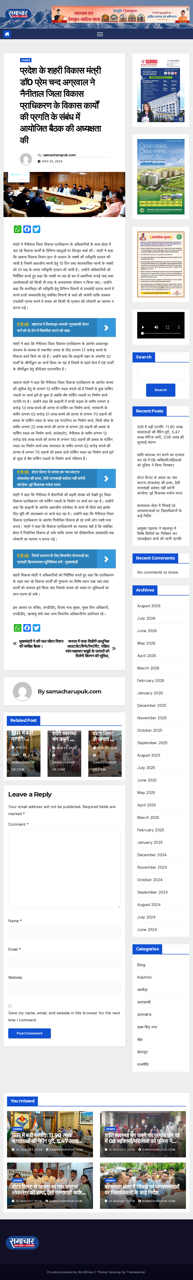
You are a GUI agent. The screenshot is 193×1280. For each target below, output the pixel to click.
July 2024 (146, 917)
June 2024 (147, 929)
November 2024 (152, 867)
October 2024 (150, 879)
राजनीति (143, 1064)
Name (15, 920)
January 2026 (150, 693)
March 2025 (148, 817)
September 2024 (152, 892)
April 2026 (146, 655)
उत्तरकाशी (144, 1002)
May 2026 (146, 643)
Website (15, 977)
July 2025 (146, 767)
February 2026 (151, 680)
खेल (140, 1039)
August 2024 (149, 904)
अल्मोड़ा (142, 989)
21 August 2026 (122, 1149)
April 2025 (146, 805)
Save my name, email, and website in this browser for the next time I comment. (64, 1016)
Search (144, 357)
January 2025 (150, 842)
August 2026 (149, 605)
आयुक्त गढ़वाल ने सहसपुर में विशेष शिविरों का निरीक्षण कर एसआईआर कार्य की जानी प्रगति (159, 533)
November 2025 (152, 718)
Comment (18, 824)
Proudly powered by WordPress (71, 1272)
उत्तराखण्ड (25, 60)
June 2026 (147, 630)
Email (14, 949)
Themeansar (135, 1272)
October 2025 (149, 730)
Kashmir (144, 977)
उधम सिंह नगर (147, 1027)
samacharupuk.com (59, 155)
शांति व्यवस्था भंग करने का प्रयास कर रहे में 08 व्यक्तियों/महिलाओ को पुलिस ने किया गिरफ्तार (160, 459)
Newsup (115, 1272)
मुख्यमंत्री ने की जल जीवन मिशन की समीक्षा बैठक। (41, 644)
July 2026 (146, 618)
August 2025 (148, 755)
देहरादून (142, 1052)
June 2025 (147, 780)
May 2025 (146, 792)
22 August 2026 (30, 1149)
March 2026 (148, 668)
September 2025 (152, 742)
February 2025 (150, 830)
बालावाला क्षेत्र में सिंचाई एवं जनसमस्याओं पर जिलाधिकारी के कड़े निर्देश (159, 510)
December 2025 (151, 705)
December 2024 (152, 854)
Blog (141, 964)
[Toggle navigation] (100, 34)
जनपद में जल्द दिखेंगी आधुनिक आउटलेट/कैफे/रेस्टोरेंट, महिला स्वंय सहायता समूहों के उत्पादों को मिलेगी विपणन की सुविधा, (87, 648)
